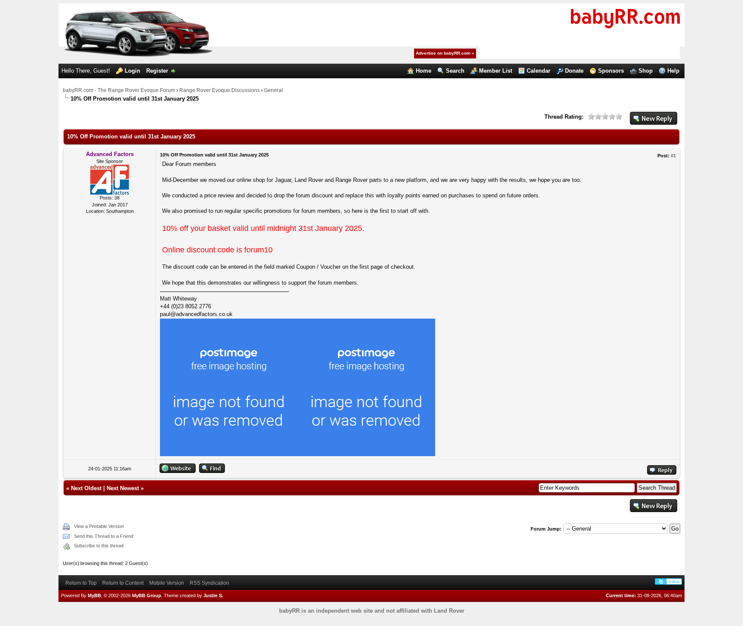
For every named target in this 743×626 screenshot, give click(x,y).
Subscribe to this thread (98, 545)
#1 (673, 155)
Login (132, 71)
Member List (495, 71)
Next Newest (123, 488)
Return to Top (81, 583)
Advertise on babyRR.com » (445, 53)
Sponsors (611, 71)
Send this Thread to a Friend (103, 536)
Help (673, 71)
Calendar (538, 71)
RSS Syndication (209, 583)
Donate (574, 71)
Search (455, 71)
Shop (646, 71)
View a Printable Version (99, 526)
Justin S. (213, 595)
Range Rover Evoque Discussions (219, 90)
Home (423, 71)
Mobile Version (166, 583)
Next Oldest (86, 488)
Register (157, 71)
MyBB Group (146, 595)
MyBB (94, 595)
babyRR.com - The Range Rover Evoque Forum (119, 90)
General (273, 90)
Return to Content (123, 583)
